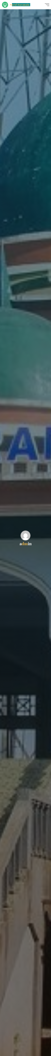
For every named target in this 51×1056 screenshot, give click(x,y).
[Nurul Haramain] (5, 4)
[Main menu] (47, 4)
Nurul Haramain (19, 4)
